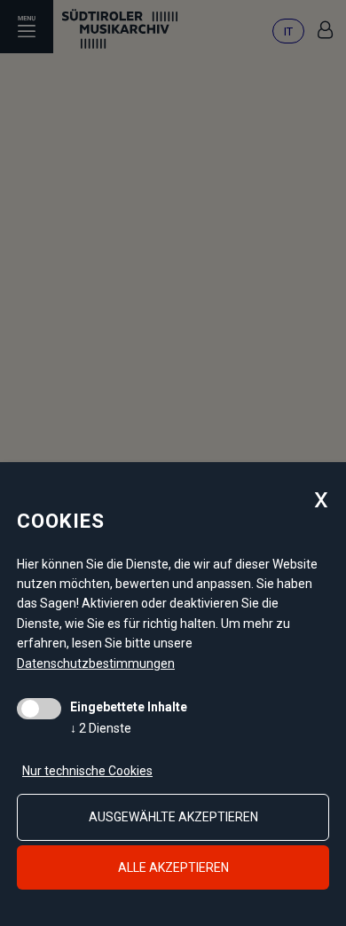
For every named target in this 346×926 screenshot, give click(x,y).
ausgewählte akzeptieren (173, 817)
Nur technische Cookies (87, 771)
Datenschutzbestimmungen (96, 663)
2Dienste (100, 728)
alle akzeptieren (173, 867)
